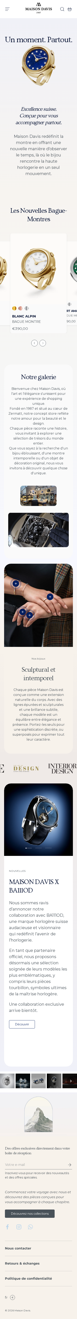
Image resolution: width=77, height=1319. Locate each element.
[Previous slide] (34, 343)
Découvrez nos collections (30, 1214)
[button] (68, 9)
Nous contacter (18, 1248)
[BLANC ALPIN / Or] (38, 269)
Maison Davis (22, 1310)
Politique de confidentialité (28, 1279)
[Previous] (6, 1081)
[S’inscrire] (66, 1165)
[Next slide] (42, 343)
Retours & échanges (22, 1263)
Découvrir (22, 1024)
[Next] (71, 1081)
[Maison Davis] (38, 9)
